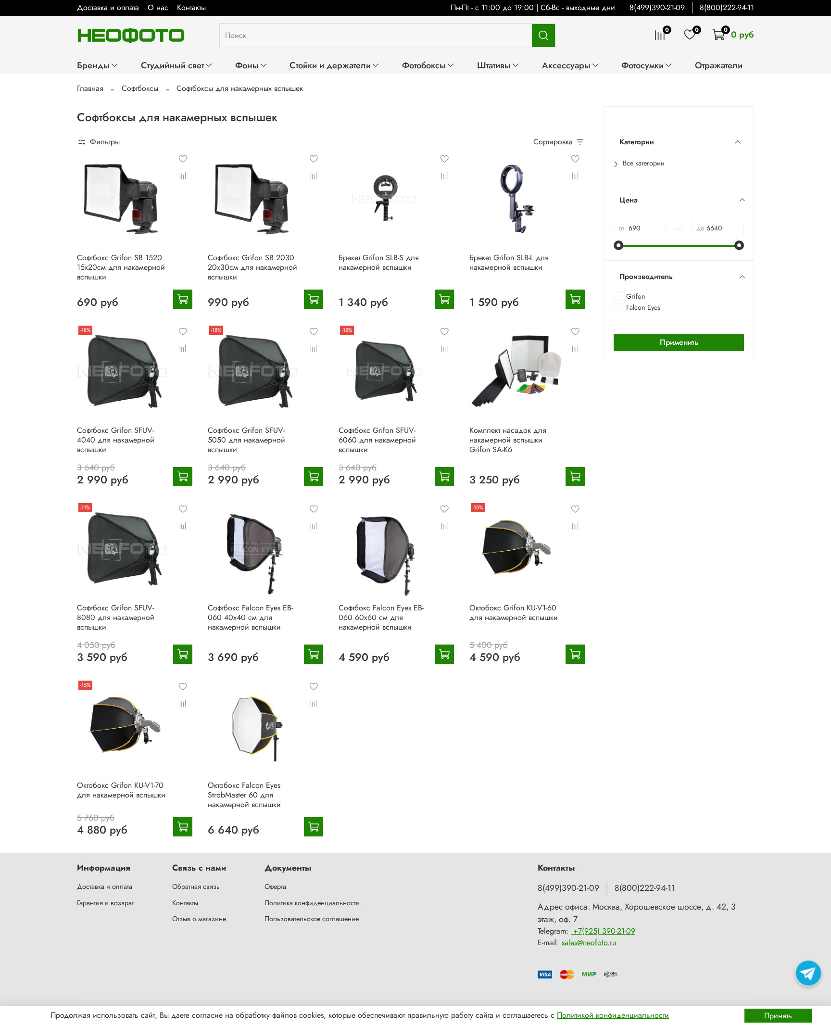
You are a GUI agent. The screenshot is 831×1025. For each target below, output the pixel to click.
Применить (679, 342)
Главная (90, 88)
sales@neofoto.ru (589, 942)
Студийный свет (172, 65)
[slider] (618, 245)
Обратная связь (196, 886)
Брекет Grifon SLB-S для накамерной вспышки (379, 262)
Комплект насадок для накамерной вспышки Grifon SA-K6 (507, 440)
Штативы (494, 65)
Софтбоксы (140, 88)
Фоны (247, 65)
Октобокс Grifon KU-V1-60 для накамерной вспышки (513, 612)
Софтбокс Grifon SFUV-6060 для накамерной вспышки (377, 440)
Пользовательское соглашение (311, 919)
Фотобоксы (424, 65)
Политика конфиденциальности (312, 903)
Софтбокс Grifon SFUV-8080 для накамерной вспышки (115, 617)
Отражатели (719, 65)
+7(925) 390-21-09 (603, 930)
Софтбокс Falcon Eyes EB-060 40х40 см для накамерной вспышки (250, 617)
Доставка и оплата (108, 7)
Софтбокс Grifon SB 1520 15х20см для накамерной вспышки (121, 267)
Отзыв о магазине (199, 919)
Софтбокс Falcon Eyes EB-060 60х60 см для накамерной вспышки (381, 617)
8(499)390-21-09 (657, 7)
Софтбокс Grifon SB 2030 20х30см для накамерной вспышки (252, 267)
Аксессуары (566, 65)
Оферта (275, 886)
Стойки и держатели (330, 65)
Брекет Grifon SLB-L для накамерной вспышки (509, 262)
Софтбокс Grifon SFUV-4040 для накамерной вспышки (115, 440)
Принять (778, 1015)
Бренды (93, 65)
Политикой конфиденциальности (613, 1015)
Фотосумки (642, 65)
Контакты (191, 7)
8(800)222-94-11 (727, 7)
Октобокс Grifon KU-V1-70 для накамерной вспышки (121, 790)
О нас (158, 7)
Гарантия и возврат (105, 903)
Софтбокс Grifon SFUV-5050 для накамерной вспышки (246, 440)
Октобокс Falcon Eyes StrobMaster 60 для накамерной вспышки (244, 795)
